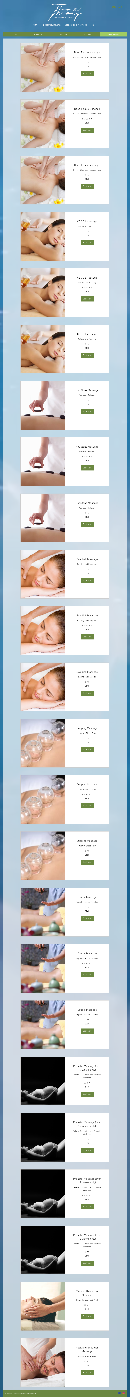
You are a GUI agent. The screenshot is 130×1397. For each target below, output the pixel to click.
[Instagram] (123, 1393)
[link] (87, 52)
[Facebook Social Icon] (119, 1393)
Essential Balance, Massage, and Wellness (65, 25)
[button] (87, 73)
